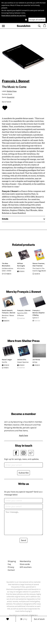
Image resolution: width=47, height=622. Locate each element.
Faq (9, 564)
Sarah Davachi (7, 310)
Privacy (11, 567)
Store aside (25, 564)
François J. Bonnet (15, 81)
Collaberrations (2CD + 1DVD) (7, 269)
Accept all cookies (37, 19)
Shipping (12, 561)
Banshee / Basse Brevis (8, 316)
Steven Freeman (38, 263)
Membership (25, 561)
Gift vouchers (25, 567)
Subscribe (24, 472)
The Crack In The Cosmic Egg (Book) (39, 269)
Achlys (35, 362)
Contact (11, 570)
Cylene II (36, 318)
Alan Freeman (38, 266)
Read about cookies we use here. (13, 15)
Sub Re (4, 362)
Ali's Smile (21, 268)
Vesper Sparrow (22, 362)
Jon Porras (36, 359)
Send (23, 540)
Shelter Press (12, 91)
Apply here (23, 435)
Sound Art (10, 97)
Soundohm (23, 25)
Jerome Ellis (21, 359)
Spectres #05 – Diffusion (22, 314)
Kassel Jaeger (7, 359)
